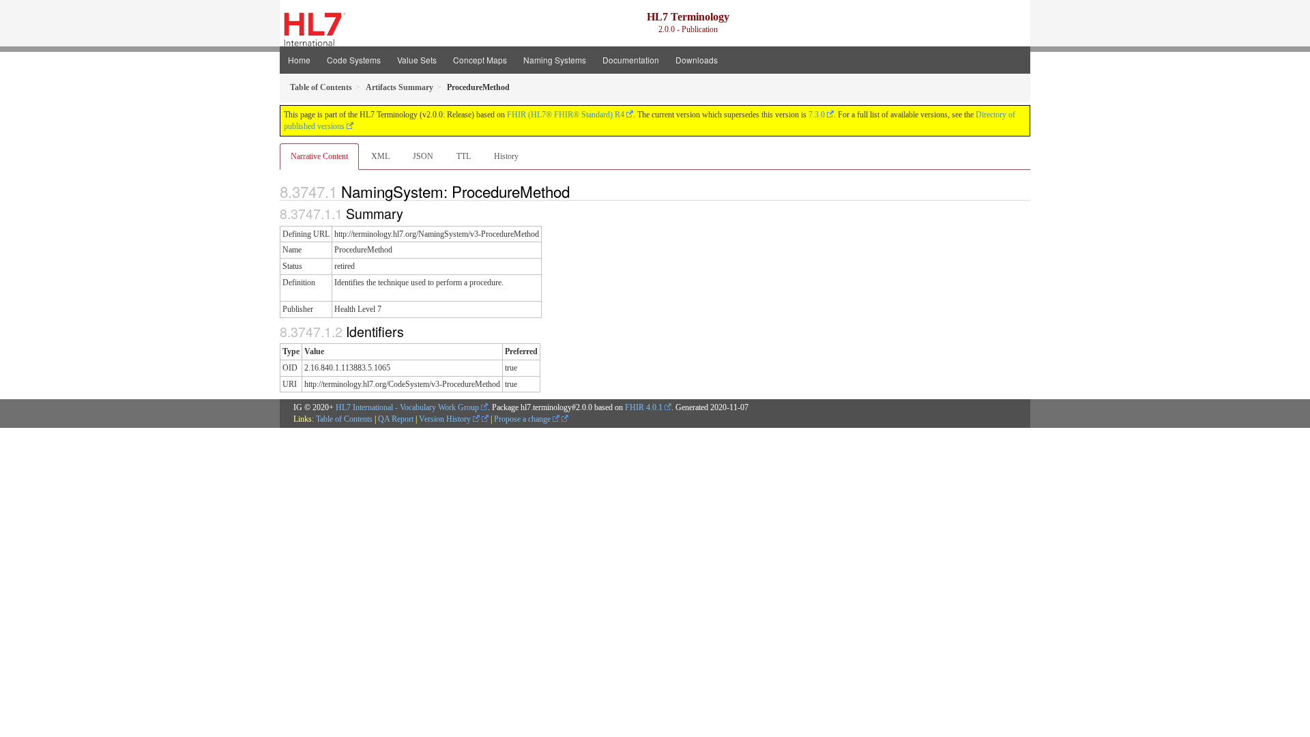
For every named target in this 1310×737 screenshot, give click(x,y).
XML (380, 156)
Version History (446, 419)
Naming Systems (554, 60)
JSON (423, 156)
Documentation (630, 60)
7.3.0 (817, 114)
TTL (463, 156)
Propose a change (523, 419)
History (506, 156)
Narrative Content (319, 156)
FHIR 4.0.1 (644, 407)
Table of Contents (344, 419)
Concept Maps (480, 60)
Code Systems (354, 60)
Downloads (696, 60)
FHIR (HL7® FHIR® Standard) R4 (565, 114)
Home (299, 60)
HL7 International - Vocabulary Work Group (407, 407)
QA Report (395, 419)
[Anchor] (577, 191)
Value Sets (417, 60)
